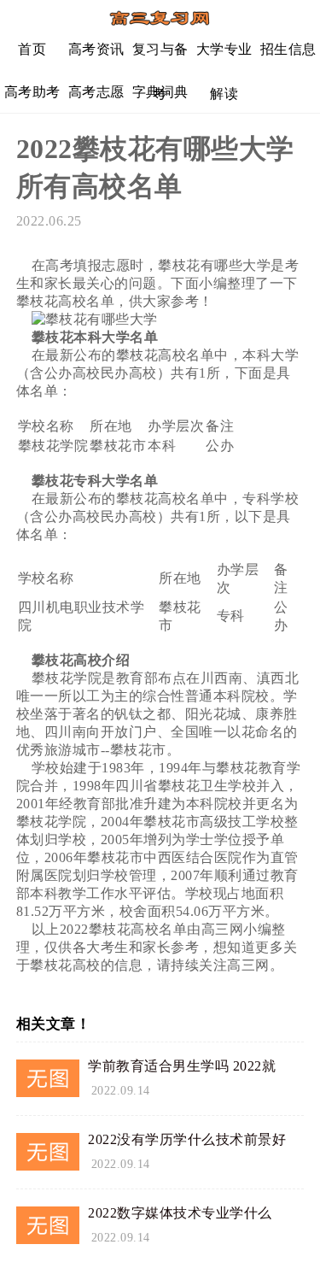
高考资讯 (96, 49)
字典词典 (160, 92)
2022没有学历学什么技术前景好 (187, 1139)
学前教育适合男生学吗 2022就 (182, 1066)
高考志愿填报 (96, 99)
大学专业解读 (224, 56)
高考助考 (32, 92)
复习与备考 (160, 56)
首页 (32, 49)
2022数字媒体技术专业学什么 (180, 1213)
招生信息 (288, 49)
